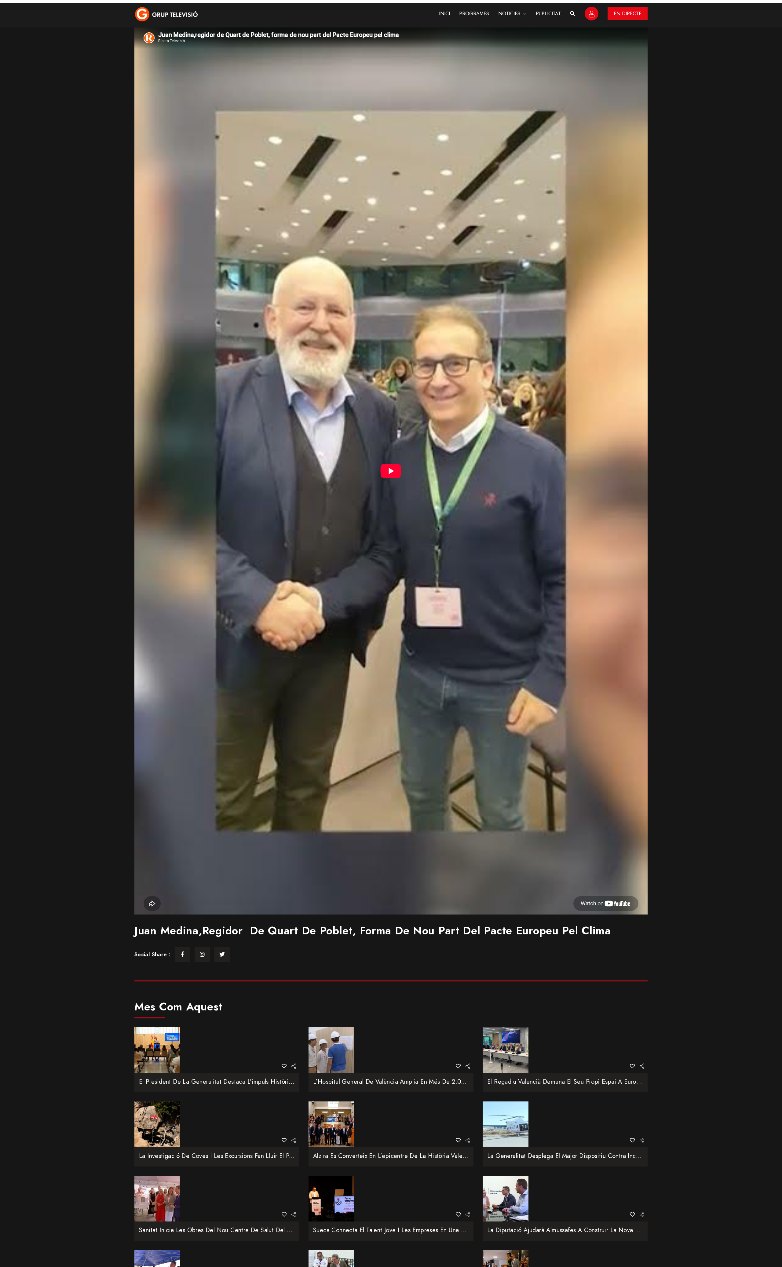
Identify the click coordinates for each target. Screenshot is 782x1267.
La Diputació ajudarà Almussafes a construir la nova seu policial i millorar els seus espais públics (621, 1230)
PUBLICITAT (548, 13)
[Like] (284, 1066)
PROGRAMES (474, 13)
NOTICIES (509, 13)
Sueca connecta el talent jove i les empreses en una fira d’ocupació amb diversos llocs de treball (450, 1230)
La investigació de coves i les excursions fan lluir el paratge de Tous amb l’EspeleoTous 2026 (269, 1156)
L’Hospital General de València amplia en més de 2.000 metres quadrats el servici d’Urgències (445, 1081)
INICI (444, 13)
